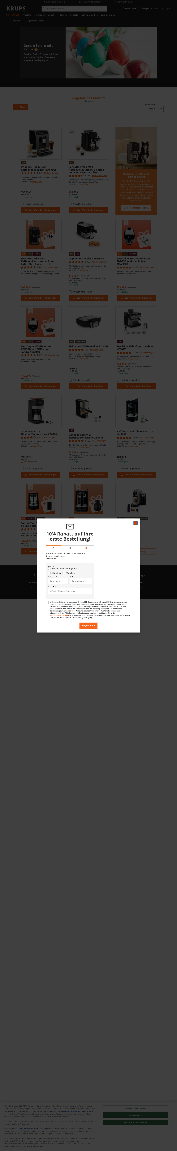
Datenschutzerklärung (59, 615)
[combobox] (58, 581)
